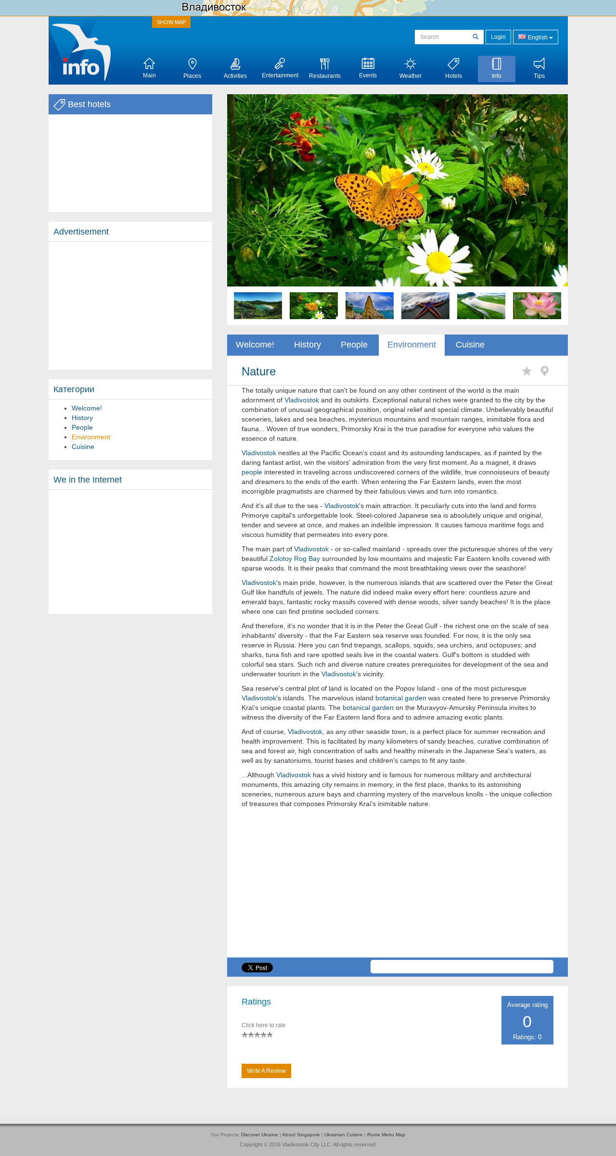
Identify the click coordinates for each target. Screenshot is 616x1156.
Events (368, 75)
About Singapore (301, 1134)
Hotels (453, 76)
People (82, 427)
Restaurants (325, 76)
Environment (91, 437)
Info (496, 76)
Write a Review (266, 1071)
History (82, 418)
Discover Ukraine (259, 1134)
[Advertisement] (130, 306)
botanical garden (400, 698)
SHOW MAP (171, 22)
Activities (235, 76)
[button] (252, 209)
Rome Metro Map (386, 1134)
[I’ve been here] (546, 371)
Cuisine (83, 446)
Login (498, 37)
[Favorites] (529, 371)
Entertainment (280, 75)
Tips (539, 76)
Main (149, 75)
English (537, 37)
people (252, 472)
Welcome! (87, 408)
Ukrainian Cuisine (343, 1134)
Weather (410, 76)
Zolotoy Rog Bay (295, 558)
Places (192, 76)
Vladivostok (301, 400)
